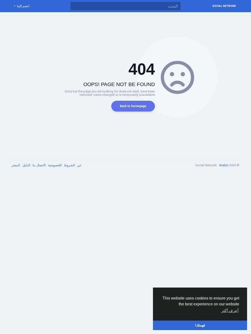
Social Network (224, 6)
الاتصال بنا (39, 165)
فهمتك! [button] (200, 325)
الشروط (69, 165)
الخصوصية (54, 165)
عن (79, 165)
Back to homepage (133, 106)
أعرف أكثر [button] (229, 311)
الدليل (26, 165)
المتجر (16, 165)
